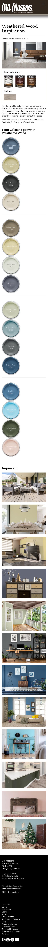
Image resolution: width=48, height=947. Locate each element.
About (4, 914)
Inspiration (6, 909)
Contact (5, 934)
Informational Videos (11, 932)
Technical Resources (10, 929)
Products (6, 904)
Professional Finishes (11, 919)
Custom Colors (8, 927)
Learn (4, 912)
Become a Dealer (9, 924)
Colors (4, 907)
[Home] (17, 7)
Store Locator (8, 917)
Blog (4, 922)
